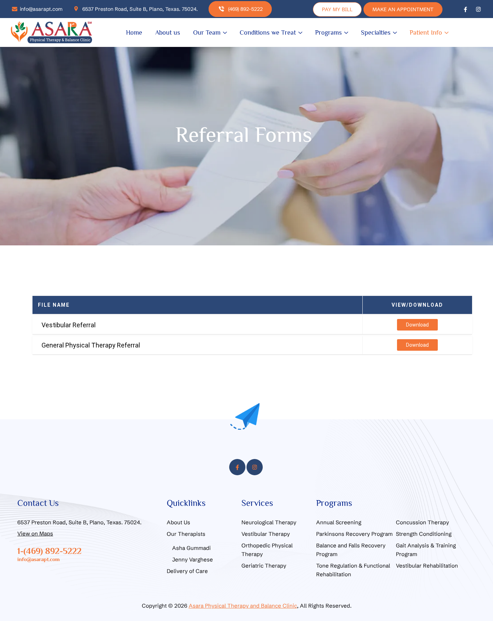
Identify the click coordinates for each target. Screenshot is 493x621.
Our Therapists (186, 533)
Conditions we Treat (268, 32)
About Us (178, 522)
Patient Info (426, 32)
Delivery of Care (187, 571)
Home (134, 32)
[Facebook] (465, 9)
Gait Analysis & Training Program (426, 549)
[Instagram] (478, 9)
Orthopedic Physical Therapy (267, 549)
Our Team (207, 32)
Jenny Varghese (192, 559)
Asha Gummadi (191, 548)
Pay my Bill (337, 9)
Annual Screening (338, 522)
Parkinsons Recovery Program (354, 533)
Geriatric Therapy (263, 565)
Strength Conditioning (423, 533)
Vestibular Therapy (265, 533)
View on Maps (35, 533)
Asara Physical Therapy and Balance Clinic (243, 605)
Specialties (376, 32)
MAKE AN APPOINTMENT (402, 9)
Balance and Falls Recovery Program (350, 549)
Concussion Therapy (422, 522)
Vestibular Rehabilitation (427, 565)
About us (167, 32)
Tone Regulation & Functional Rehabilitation (353, 570)
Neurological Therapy (268, 522)
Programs (328, 32)
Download (417, 325)
